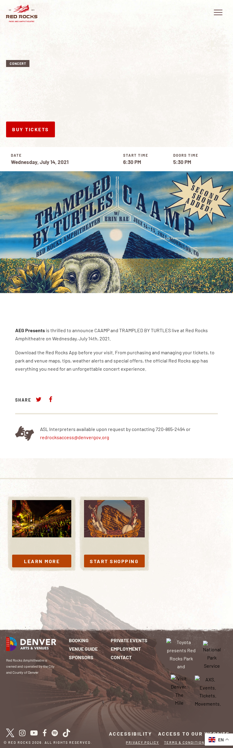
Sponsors (81, 657)
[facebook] (44, 732)
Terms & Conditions (185, 742)
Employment (126, 649)
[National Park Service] (212, 654)
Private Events (129, 640)
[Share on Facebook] (50, 399)
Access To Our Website (194, 733)
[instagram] (22, 732)
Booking (79, 640)
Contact (121, 657)
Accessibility (130, 733)
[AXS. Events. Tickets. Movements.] (208, 691)
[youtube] (34, 732)
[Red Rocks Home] (21, 13)
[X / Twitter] (10, 733)
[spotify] (55, 732)
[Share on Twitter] (38, 399)
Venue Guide (83, 649)
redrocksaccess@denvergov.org (74, 437)
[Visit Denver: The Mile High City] (179, 691)
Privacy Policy (142, 742)
